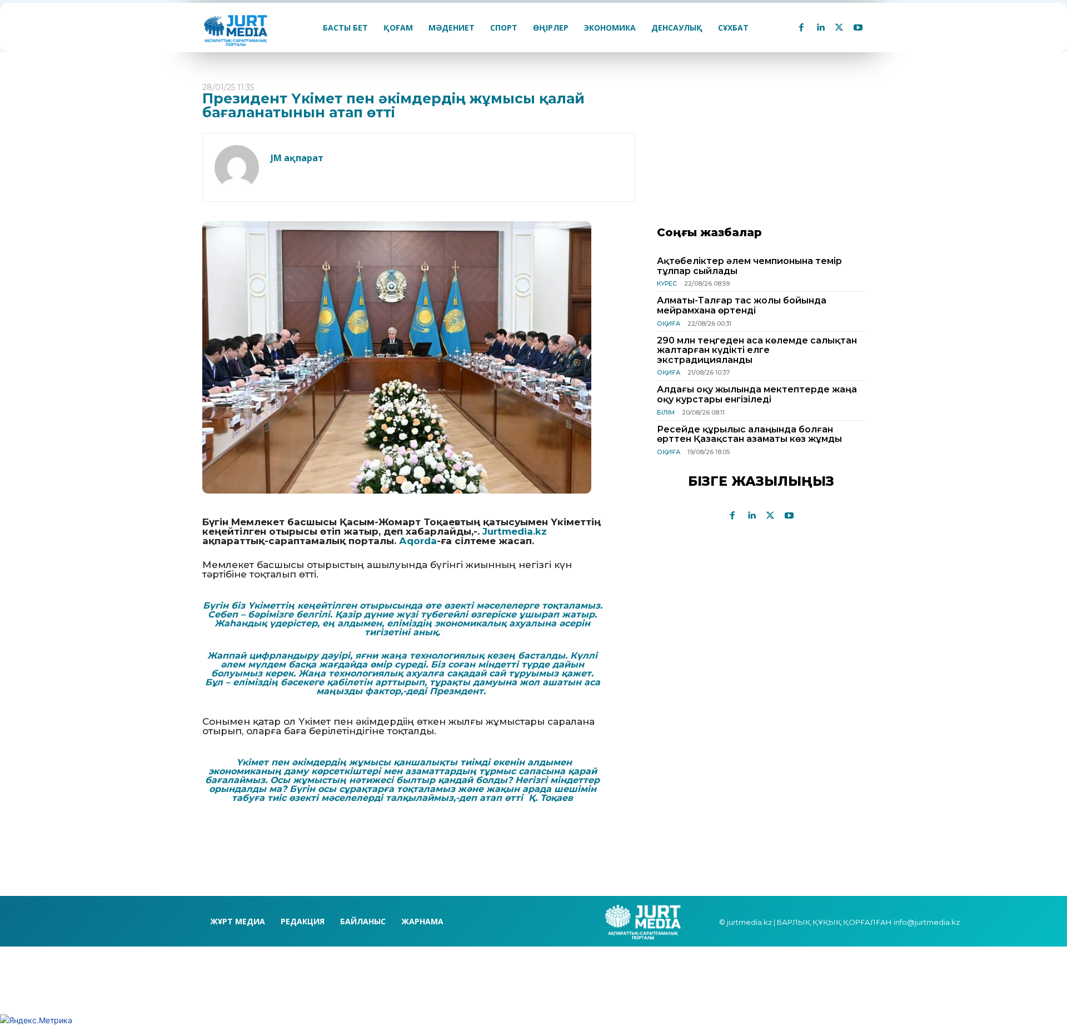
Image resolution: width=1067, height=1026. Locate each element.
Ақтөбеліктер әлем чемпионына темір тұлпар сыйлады (749, 266)
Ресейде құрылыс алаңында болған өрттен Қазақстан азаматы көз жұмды (749, 434)
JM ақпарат (297, 158)
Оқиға (668, 323)
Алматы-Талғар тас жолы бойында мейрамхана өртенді (741, 305)
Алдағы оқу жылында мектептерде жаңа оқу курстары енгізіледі (757, 394)
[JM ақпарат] (237, 167)
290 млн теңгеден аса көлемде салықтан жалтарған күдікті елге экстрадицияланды (757, 350)
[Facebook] (801, 27)
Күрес (667, 283)
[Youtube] (858, 27)
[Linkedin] (820, 27)
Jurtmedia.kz (514, 531)
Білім (666, 412)
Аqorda (418, 540)
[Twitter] (839, 27)
